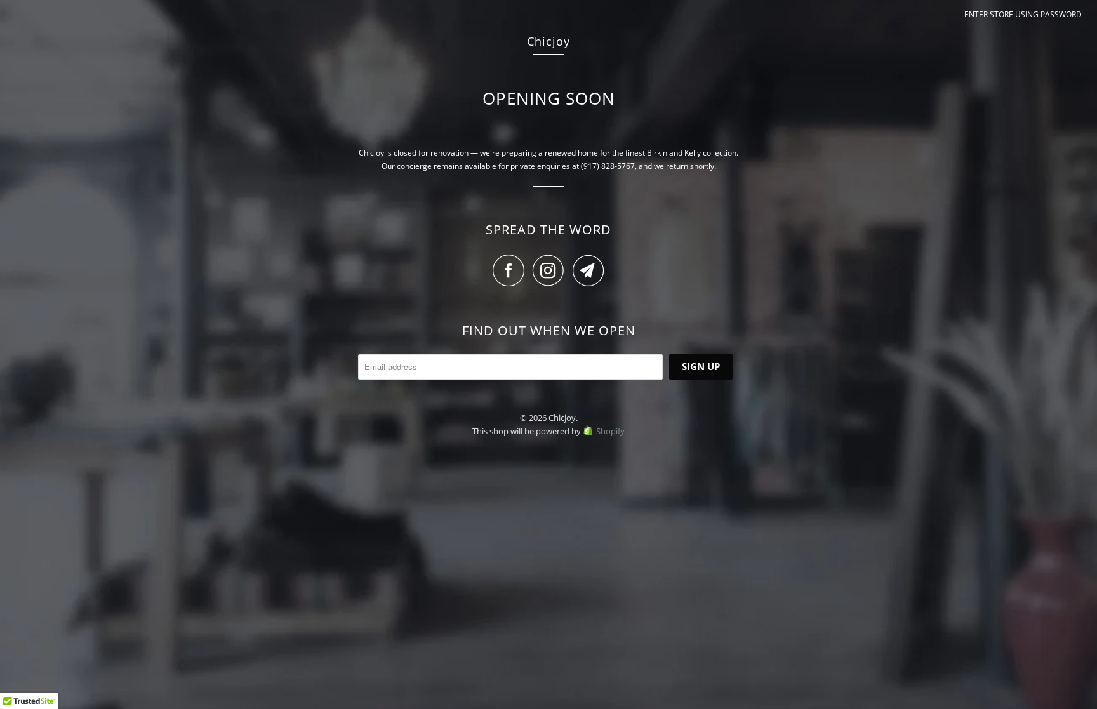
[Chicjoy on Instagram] (552, 270)
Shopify (610, 431)
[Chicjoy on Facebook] (512, 270)
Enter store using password (1023, 14)
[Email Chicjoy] (588, 270)
